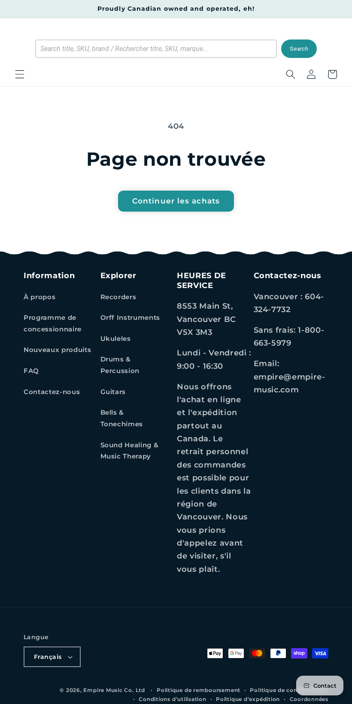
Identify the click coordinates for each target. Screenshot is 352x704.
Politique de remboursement (198, 690)
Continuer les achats (176, 201)
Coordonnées (309, 699)
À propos (39, 297)
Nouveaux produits (57, 350)
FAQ (31, 371)
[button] (19, 74)
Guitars (113, 392)
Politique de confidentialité (289, 690)
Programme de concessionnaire (53, 323)
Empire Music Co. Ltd (114, 690)
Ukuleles (115, 338)
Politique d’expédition (248, 699)
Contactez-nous (52, 392)
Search (299, 49)
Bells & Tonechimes (121, 418)
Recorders (118, 297)
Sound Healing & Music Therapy (129, 451)
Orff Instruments (130, 317)
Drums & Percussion (120, 365)
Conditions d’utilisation (172, 699)
